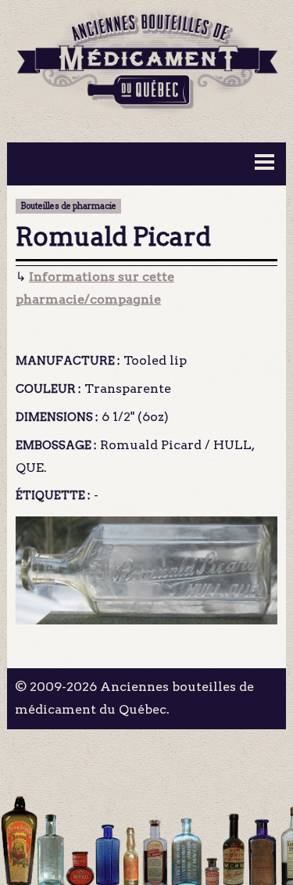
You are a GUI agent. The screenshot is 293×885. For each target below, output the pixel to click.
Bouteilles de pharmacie (68, 206)
